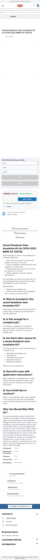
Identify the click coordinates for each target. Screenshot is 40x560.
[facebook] (3, 218)
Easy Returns (11, 481)
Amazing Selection (13, 493)
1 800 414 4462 (12, 214)
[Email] (6, 218)
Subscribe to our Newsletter (20, 506)
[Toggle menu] (8, 5)
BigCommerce (28, 557)
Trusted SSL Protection (14, 489)
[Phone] (34, 5)
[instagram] (9, 549)
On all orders (12, 476)
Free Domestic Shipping (16, 474)
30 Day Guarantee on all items (15, 483)
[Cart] (37, 6)
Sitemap (23, 558)
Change (9, 206)
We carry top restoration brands (15, 496)
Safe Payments (12, 487)
